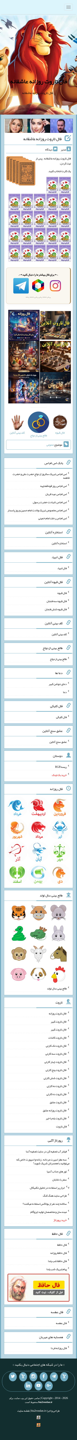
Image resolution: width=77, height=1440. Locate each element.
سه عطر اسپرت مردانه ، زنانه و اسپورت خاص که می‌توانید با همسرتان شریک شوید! (42, 1161)
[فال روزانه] (23, 326)
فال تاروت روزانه (58, 1013)
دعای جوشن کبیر (58, 684)
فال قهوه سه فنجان (57, 601)
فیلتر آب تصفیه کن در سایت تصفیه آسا (46, 1151)
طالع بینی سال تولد (57, 988)
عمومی (50, 444)
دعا (65, 692)
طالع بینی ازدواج (58, 659)
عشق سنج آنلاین (58, 742)
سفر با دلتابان (59, 1179)
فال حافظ (62, 1245)
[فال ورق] (23, 388)
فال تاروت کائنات (57, 1037)
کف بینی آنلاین (59, 634)
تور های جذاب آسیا (57, 1171)
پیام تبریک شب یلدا (56, 1269)
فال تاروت (61, 1126)
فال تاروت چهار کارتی (55, 1062)
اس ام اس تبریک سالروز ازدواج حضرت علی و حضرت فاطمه (41, 476)
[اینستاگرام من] (33, 1376)
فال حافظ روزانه (58, 1253)
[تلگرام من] (54, 1376)
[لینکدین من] (28, 1385)
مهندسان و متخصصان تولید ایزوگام (48, 1212)
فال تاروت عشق (58, 1102)
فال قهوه (62, 593)
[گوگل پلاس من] (49, 1385)
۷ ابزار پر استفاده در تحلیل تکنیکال (49, 1187)
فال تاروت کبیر (59, 1021)
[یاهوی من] (64, 1376)
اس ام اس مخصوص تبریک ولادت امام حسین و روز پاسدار (37, 510)
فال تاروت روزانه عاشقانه (38, 81)
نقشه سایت (23, 1410)
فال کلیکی (61, 717)
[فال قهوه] (55, 357)
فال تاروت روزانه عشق (55, 1110)
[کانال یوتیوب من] (38, 1385)
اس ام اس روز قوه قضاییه (53, 486)
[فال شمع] (23, 357)
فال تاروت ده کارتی (56, 1094)
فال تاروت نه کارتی (57, 1086)
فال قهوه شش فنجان (56, 609)
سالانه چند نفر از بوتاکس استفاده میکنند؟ (45, 1203)
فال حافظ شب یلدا (57, 1261)
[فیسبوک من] (44, 1376)
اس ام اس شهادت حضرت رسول (50, 502)
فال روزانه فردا (59, 1348)
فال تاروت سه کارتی (56, 1053)
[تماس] (23, 1376)
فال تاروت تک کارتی (56, 1045)
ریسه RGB (61, 767)
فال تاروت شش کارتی (55, 1078)
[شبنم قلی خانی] (16, 126)
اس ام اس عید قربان (56, 494)
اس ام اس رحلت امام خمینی (52, 518)
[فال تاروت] (55, 326)
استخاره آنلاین (59, 543)
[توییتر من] (13, 1376)
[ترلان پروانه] (38, 126)
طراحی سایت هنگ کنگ (55, 1195)
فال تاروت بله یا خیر (56, 1118)
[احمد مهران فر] (61, 126)
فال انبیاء (62, 568)
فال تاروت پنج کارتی (56, 1070)
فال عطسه (61, 1323)
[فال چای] (55, 388)
